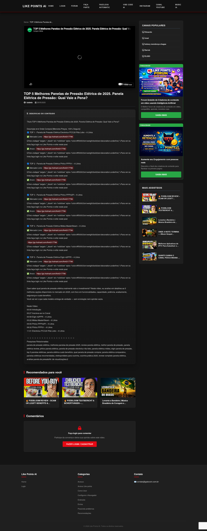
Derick (147, 50)
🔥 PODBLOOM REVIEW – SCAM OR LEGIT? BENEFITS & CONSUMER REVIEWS (41, 402)
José (146, 38)
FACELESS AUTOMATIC (104, 5)
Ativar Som (128, 85)
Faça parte (86, 5)
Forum (74, 6)
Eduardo (148, 32)
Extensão (81, 499)
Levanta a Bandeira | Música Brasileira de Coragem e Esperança (115, 402)
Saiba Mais (161, 115)
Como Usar (82, 490)
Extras (80, 504)
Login (62, 6)
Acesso (81, 481)
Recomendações (84, 513)
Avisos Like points (85, 486)
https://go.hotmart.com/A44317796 (58, 136)
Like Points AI (34, 6)
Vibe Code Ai (128, 5)
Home (51, 6)
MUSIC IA (178, 5)
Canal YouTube (160, 5)
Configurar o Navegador (87, 495)
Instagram (145, 6)
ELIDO (147, 56)
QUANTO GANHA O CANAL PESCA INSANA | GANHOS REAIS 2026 (168, 256)
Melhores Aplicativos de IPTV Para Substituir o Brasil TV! (168, 244)
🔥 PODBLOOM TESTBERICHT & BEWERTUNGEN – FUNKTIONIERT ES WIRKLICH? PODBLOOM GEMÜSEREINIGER (79, 402)
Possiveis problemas (86, 508)
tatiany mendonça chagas (155, 44)
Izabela (29, 102)
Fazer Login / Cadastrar (79, 444)
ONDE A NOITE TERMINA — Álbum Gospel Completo (168, 233)
